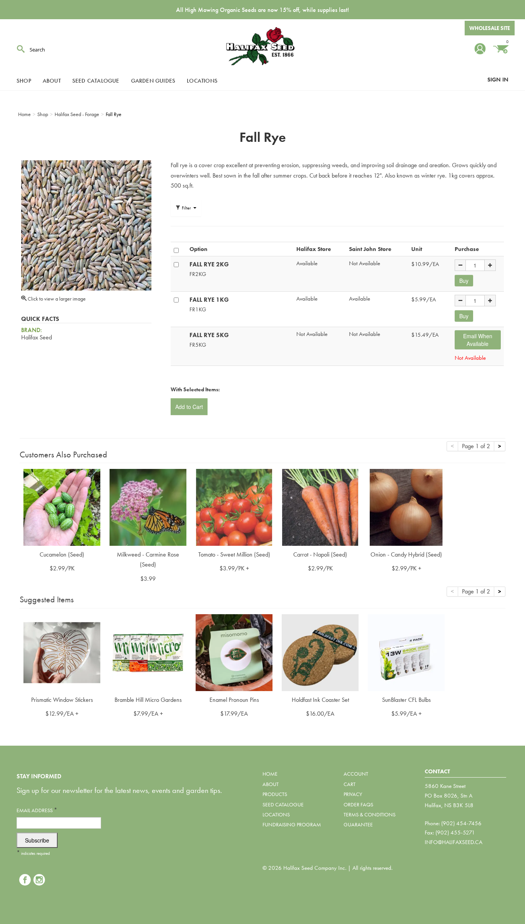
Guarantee (358, 824)
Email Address (37, 810)
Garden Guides (153, 81)
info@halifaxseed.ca (453, 842)
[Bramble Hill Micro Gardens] (148, 652)
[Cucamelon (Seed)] (61, 506)
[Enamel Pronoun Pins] (234, 652)
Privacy (353, 794)
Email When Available (477, 339)
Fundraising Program (291, 824)
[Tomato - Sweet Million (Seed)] (234, 506)
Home (269, 773)
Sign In (497, 79)
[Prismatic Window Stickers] (61, 652)
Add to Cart (189, 406)
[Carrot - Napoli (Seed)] (320, 506)
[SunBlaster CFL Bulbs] (406, 652)
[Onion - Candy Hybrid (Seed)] (406, 506)
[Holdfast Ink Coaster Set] (320, 652)
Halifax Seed (262, 46)
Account (356, 773)
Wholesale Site (489, 28)
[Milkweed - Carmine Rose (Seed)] (148, 506)
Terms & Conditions (369, 814)
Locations (202, 81)
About (52, 81)
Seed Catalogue (96, 81)
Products (274, 794)
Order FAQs (358, 804)
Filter (186, 208)
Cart (350, 784)
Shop (24, 81)
